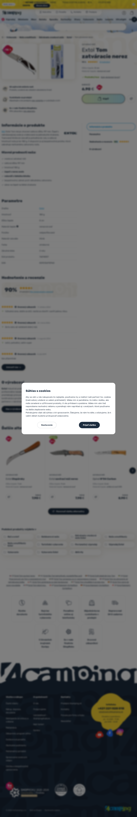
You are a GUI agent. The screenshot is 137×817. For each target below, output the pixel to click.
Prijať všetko (89, 425)
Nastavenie (47, 425)
